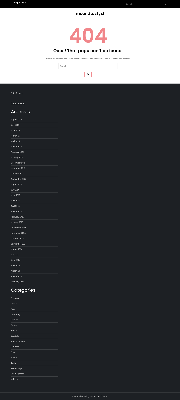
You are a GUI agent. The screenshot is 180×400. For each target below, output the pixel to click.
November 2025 (18, 168)
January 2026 (17, 157)
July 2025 (15, 190)
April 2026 (15, 141)
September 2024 (18, 244)
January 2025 (17, 222)
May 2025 (15, 200)
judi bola (15, 336)
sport (13, 352)
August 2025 (16, 184)
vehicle (14, 379)
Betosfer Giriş (17, 93)
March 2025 (16, 211)
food (13, 309)
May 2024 (15, 265)
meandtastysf (90, 13)
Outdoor (15, 346)
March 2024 (16, 276)
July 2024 (15, 254)
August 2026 (16, 119)
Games (14, 319)
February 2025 (17, 217)
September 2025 (18, 179)
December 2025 (18, 163)
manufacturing (18, 341)
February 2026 (17, 152)
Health (14, 330)
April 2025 (15, 206)
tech (13, 363)
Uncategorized (17, 373)
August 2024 (17, 249)
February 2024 (17, 281)
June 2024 (16, 260)
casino (14, 303)
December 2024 (18, 227)
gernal (14, 325)
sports (14, 357)
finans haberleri (18, 103)
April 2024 (15, 271)
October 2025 (17, 173)
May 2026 (15, 136)
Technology (16, 368)
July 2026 (15, 125)
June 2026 (15, 130)
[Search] (165, 4)
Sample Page (19, 2)
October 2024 (17, 238)
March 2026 (16, 146)
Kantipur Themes (100, 396)
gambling (15, 314)
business (15, 298)
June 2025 (15, 195)
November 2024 (18, 233)
